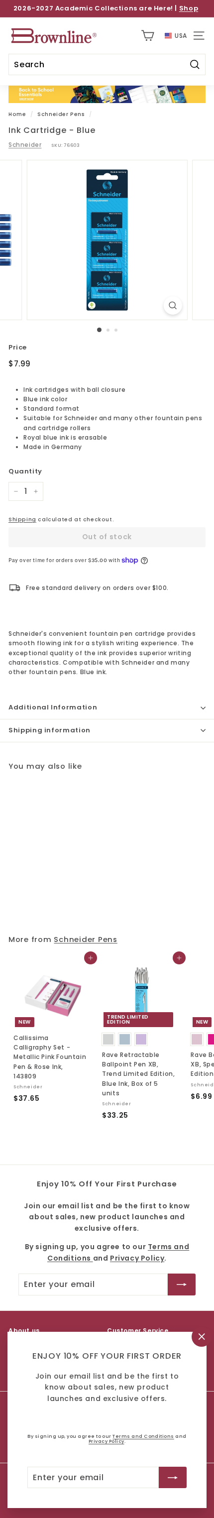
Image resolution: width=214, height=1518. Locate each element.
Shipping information (49, 730)
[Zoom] (172, 305)
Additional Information (52, 707)
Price (17, 347)
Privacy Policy (106, 1441)
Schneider (24, 144)
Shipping (22, 519)
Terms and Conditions (143, 1436)
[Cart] (147, 35)
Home (17, 114)
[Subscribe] (173, 1477)
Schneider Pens (61, 114)
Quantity (25, 471)
